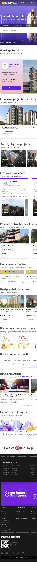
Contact (11, 88)
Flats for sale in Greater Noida (11, 466)
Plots (28, 25)
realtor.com (19, 514)
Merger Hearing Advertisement (5, 529)
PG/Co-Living (17, 25)
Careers (3, 511)
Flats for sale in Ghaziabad (10, 468)
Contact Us (4, 524)
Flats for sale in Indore (9, 472)
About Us (3, 514)
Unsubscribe (4, 526)
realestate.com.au (21, 511)
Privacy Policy (5, 522)
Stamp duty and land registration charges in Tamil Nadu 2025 (14, 396)
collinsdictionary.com (21, 518)
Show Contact (13, 281)
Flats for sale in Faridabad (10, 474)
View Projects (12, 66)
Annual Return (5, 520)
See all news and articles (29, 376)
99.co (17, 516)
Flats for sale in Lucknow (10, 470)
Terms (3, 518)
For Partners (4, 516)
